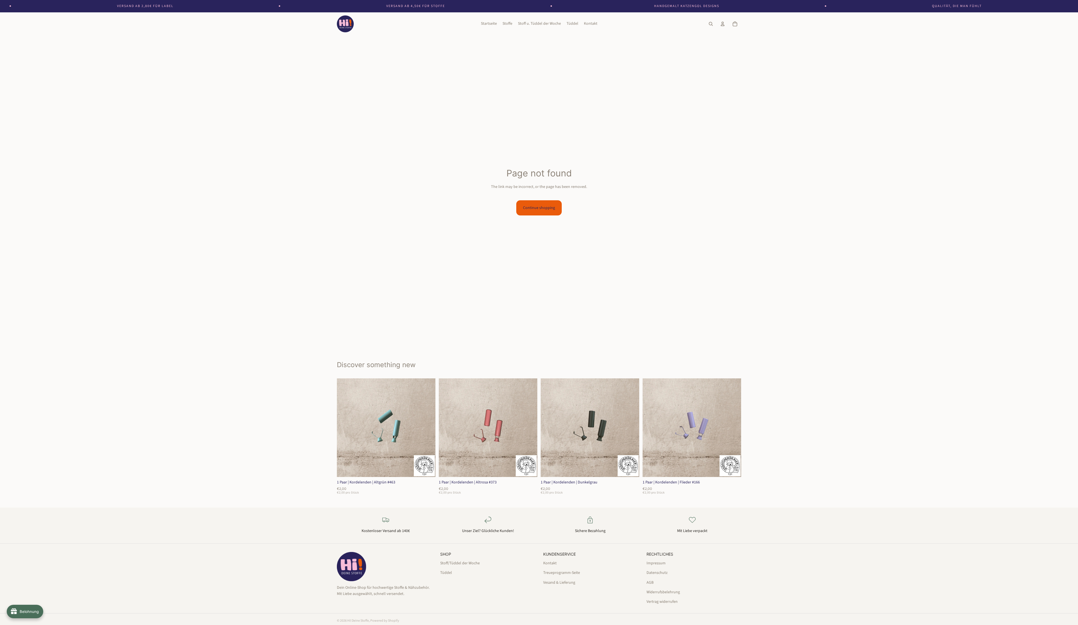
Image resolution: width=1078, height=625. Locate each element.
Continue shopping (539, 208)
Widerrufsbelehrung (663, 592)
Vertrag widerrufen (662, 601)
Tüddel (446, 573)
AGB (650, 582)
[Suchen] (711, 24)
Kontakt (550, 563)
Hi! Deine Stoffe (358, 620)
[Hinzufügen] (427, 468)
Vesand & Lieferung (559, 582)
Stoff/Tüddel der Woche (460, 563)
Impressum (656, 563)
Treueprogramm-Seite (561, 573)
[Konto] (722, 24)
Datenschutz (657, 573)
